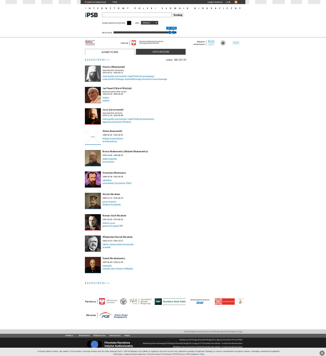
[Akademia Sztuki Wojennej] (141, 301)
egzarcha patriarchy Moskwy (117, 121)
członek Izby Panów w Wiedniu (118, 268)
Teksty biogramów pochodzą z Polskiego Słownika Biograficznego (213, 331)
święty (106, 97)
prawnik (107, 247)
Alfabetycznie (110, 52)
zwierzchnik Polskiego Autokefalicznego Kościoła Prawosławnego (135, 79)
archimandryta (110, 141)
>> (108, 59)
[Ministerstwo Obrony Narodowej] (123, 301)
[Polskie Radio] (225, 301)
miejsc (127, 335)
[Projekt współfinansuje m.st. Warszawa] (241, 301)
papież (106, 100)
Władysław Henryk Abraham (117, 237)
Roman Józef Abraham (114, 215)
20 (180, 59)
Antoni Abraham (111, 194)
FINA (115, 2)
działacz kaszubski (112, 204)
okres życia (107, 32)
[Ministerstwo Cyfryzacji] (108, 301)
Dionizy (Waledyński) (114, 66)
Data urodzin (161, 51)
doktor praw (109, 223)
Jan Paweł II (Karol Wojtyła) (117, 88)
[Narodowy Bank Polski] (170, 301)
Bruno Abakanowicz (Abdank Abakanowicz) (125, 151)
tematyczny (115, 335)
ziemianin (107, 265)
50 (184, 59)
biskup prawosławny (113, 138)
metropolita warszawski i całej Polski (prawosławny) (128, 76)
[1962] (173, 32)
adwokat (107, 180)
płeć (137, 23)
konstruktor (108, 161)
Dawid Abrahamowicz (114, 258)
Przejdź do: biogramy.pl (95, 2)
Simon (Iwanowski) (112, 131)
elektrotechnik (110, 158)
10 (103, 59)
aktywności (84, 335)
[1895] (169, 32)
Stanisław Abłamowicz (114, 172)
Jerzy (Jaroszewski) (113, 109)
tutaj (202, 354)
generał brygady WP (113, 225)
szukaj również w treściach (113, 23)
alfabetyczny (99, 335)
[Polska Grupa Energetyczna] (113, 315)
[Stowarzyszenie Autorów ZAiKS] (200, 301)
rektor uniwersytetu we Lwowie (118, 244)
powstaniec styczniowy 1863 (117, 183)
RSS (236, 2)
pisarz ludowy (109, 201)
